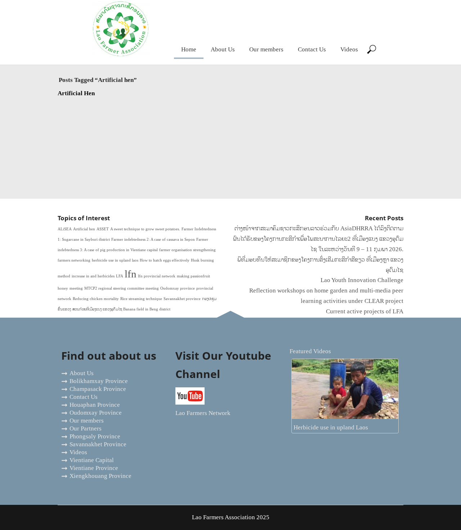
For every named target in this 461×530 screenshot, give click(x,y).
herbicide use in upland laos (115, 260)
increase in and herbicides (93, 276)
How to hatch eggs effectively (164, 260)
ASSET (103, 229)
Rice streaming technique (141, 299)
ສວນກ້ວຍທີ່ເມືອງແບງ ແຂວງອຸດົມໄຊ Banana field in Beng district (121, 309)
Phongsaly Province (95, 436)
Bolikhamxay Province (99, 381)
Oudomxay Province (96, 412)
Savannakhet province (182, 299)
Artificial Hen (76, 93)
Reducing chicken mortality (96, 299)
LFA (119, 276)
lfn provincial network (156, 276)
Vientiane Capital (92, 460)
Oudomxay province (177, 288)
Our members (266, 49)
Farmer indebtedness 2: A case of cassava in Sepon (153, 239)
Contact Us (312, 49)
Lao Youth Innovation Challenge (362, 280)
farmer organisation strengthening (187, 250)
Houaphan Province (95, 404)
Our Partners (86, 428)
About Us (223, 49)
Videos (349, 49)
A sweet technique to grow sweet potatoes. (145, 229)
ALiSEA (65, 229)
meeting (76, 288)
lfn (130, 274)
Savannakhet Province (98, 444)
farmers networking (74, 260)
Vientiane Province (94, 468)
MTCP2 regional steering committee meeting (121, 288)
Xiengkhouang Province (100, 476)
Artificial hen (84, 229)
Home (188, 49)
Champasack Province (98, 389)
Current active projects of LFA (364, 311)
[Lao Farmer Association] (120, 55)
